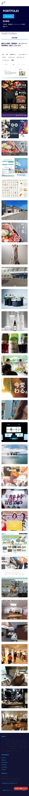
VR (7, 54)
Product (3, 760)
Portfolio (3, 765)
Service (3, 758)
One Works (4, 762)
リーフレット (5, 60)
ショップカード (22, 54)
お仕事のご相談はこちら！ (21, 788)
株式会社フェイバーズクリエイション (13, 790)
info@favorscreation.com (9, 783)
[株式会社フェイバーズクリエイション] (3, 4)
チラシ (4, 57)
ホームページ (20, 57)
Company (4, 767)
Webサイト (13, 54)
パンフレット (11, 57)
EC (3, 54)
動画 (13, 60)
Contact (3, 769)
